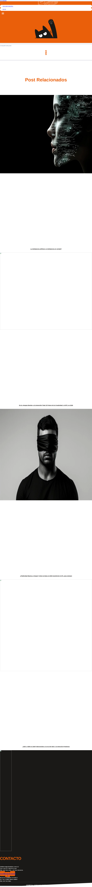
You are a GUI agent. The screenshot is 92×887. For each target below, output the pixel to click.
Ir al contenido (3, 0)
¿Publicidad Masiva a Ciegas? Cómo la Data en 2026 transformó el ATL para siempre (46, 576)
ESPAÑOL (10, 6)
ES (5, 9)
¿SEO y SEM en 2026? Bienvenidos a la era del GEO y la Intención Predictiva (46, 746)
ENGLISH (5, 6)
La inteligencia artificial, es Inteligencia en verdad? (46, 249)
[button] (46, 51)
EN (3, 9)
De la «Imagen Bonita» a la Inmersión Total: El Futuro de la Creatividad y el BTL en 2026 (46, 405)
